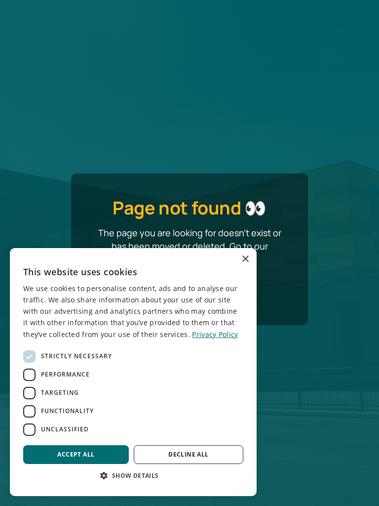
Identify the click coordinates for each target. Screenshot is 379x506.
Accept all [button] (75, 454)
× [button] (245, 259)
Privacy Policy (215, 334)
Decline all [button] (188, 454)
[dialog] (133, 372)
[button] (133, 475)
